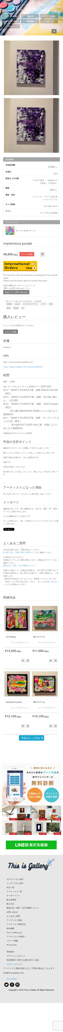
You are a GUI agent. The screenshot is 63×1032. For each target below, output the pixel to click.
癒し (51, 304)
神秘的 (16, 308)
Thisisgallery (11, 978)
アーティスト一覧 (11, 16)
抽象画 (9, 304)
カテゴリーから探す (49, 16)
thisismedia (12, 945)
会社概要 (10, 928)
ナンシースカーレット (26, 230)
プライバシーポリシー (16, 956)
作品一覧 (30, 16)
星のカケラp (39, 702)
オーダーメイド (49, 21)
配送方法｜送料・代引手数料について (19, 565)
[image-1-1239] (31, 125)
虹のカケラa (39, 637)
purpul (17, 304)
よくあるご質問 (13, 916)
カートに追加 (27, 254)
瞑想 (8, 308)
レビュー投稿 (10, 331)
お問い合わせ (12, 912)
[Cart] (54, 31)
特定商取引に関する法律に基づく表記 (23, 960)
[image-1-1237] (31, 68)
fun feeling (11, 637)
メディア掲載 (12, 941)
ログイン (11, 26)
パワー (43, 304)
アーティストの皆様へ (16, 936)
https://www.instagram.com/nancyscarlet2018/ (23, 366)
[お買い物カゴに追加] (27, 660)
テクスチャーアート (30, 304)
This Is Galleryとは (14, 932)
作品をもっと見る (30, 737)
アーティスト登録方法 (16, 924)
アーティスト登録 (11, 21)
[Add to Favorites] (43, 254)
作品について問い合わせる (16, 292)
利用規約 (10, 952)
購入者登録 (30, 21)
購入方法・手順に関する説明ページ (20, 552)
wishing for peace (14, 702)
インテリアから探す (15, 883)
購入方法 (10, 904)
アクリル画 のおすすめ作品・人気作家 (24, 301)
